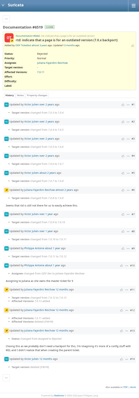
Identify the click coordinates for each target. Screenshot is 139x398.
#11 (132, 289)
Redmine (59, 395)
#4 (133, 155)
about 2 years (47, 172)
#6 (133, 190)
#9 (133, 248)
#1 (133, 104)
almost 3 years (39, 45)
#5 (133, 172)
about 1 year (52, 248)
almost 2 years (64, 189)
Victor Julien (31, 104)
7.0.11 (40, 72)
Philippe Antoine (34, 248)
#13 (132, 330)
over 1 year (46, 214)
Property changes (37, 95)
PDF (125, 387)
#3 (133, 138)
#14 (132, 359)
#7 (133, 214)
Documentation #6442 (28, 35)
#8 (133, 231)
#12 (132, 310)
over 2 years (46, 104)
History (9, 95)
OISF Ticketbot (23, 45)
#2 (133, 121)
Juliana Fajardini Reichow (52, 63)
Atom (133, 387)
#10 (132, 265)
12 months (69, 45)
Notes (20, 95)
